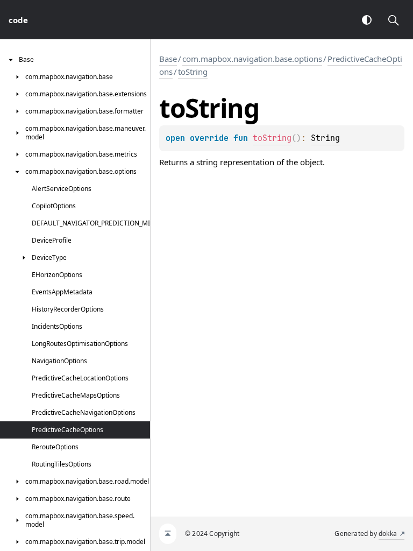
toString (193, 71)
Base (168, 58)
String (325, 138)
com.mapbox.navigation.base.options (252, 58)
